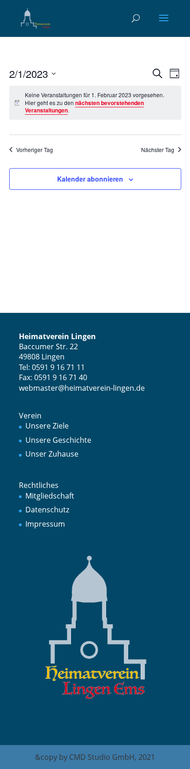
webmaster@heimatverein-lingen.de (82, 388)
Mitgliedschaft (49, 496)
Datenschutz (47, 510)
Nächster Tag (157, 149)
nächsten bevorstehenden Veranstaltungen (84, 107)
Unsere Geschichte (58, 440)
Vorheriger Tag (34, 149)
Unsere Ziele (47, 426)
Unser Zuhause (51, 454)
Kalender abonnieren (90, 178)
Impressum (45, 524)
